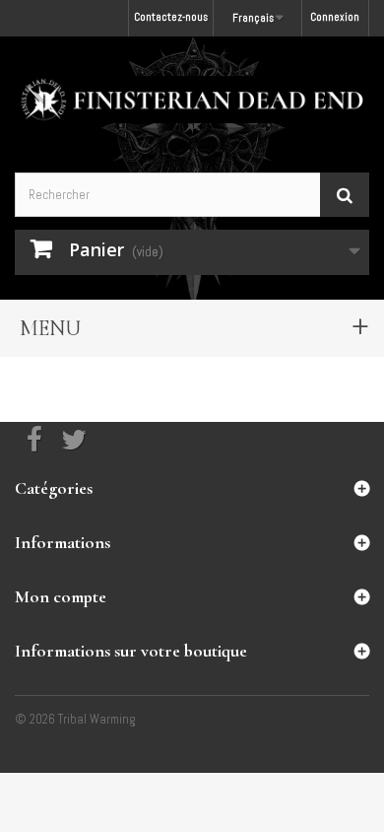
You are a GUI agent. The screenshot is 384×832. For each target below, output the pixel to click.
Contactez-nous (171, 17)
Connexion (334, 17)
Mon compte (60, 596)
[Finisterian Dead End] (192, 99)
